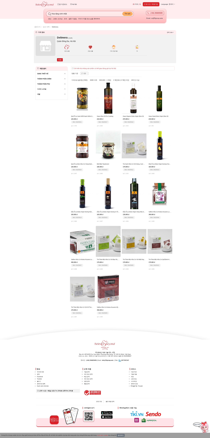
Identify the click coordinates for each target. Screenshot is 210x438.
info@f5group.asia (107, 360)
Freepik (140, 386)
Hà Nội (74, 4)
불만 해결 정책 (110, 401)
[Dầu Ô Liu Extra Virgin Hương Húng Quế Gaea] (82, 193)
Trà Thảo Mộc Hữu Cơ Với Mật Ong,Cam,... (135, 259)
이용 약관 (134, 372)
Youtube (39, 379)
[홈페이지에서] (45, 4)
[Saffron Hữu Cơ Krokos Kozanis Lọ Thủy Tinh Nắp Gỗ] (160, 193)
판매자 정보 (134, 384)
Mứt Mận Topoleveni (103, 164)
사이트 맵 (134, 381)
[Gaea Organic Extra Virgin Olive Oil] (134, 98)
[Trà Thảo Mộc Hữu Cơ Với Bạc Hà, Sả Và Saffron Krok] (108, 241)
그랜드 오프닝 (57, 19)
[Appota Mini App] (149, 420)
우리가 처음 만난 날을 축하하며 (89, 19)
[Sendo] (153, 414)
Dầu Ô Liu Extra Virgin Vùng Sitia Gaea (134, 212)
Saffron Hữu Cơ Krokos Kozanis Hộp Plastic (110, 307)
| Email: (93, 360)
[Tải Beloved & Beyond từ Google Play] (107, 413)
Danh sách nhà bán (43, 386)
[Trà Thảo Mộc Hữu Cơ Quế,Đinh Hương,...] (160, 241)
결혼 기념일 (73, 19)
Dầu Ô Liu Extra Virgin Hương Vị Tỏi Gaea (109, 212)
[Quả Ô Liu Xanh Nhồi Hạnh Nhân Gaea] (82, 98)
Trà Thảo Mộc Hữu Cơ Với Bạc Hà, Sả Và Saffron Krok (113, 259)
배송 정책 (87, 376)
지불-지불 (134, 374)
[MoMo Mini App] (137, 420)
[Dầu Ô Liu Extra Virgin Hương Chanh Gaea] (160, 146)
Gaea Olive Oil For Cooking (105, 116)
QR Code (170, 32)
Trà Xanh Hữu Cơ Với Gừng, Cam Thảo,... (135, 164)
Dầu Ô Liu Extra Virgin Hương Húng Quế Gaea (85, 212)
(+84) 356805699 (156, 13)
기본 (84, 73)
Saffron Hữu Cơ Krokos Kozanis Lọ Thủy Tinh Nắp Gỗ (165, 212)
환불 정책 (87, 384)
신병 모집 (134, 379)
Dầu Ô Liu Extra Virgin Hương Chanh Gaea (161, 164)
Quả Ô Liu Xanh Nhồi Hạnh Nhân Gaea (83, 116)
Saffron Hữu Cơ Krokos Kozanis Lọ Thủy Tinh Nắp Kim (87, 259)
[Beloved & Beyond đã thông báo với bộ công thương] (92, 392)
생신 (49, 19)
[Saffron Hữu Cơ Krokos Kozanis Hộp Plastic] (108, 289)
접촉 (38, 374)
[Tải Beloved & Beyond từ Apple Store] (107, 417)
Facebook (40, 376)
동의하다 (120, 435)
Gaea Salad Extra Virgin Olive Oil (158, 116)
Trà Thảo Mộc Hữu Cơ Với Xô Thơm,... (82, 307)
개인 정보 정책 (88, 374)
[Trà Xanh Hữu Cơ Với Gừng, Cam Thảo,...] (134, 146)
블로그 (39, 381)
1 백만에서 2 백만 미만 (121, 80)
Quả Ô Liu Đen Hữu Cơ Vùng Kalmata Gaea (84, 164)
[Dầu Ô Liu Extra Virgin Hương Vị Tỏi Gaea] (108, 193)
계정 (132, 376)
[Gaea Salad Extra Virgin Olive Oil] (160, 98)
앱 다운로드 (63, 4)
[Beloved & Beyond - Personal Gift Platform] (105, 346)
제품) (60, 60)
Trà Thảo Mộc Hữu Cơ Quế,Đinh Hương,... (161, 259)
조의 (65, 19)
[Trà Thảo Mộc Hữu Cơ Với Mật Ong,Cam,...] (134, 241)
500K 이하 (93, 80)
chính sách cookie (102, 435)
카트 (138, 4)
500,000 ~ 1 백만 (105, 80)
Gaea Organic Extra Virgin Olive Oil (133, 116)
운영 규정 (99, 401)
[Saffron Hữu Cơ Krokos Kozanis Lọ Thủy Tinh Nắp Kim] (82, 241)
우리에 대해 (40, 372)
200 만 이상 (135, 80)
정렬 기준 (75, 73)
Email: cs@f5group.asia (154, 18)
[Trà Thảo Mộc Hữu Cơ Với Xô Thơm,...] (82, 289)
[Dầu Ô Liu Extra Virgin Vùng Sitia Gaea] (134, 193)
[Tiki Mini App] (137, 414)
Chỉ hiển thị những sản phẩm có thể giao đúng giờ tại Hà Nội (95, 68)
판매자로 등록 (41, 384)
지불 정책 (87, 372)
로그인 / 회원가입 (151, 4)
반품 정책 (87, 381)
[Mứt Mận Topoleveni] (108, 146)
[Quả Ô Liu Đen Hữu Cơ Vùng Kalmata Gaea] (82, 146)
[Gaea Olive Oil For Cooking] (108, 98)
